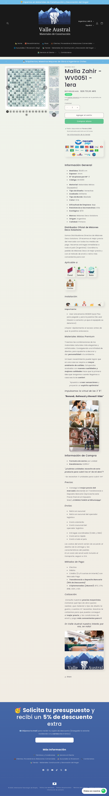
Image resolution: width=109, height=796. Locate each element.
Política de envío (95, 787)
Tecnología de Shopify (30, 788)
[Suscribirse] (71, 740)
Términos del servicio (80, 787)
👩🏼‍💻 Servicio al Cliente (65, 755)
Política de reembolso (47, 787)
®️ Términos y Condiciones (44, 755)
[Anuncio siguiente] (103, 2)
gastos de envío (73, 97)
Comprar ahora (84, 121)
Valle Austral (18, 788)
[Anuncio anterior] (6, 2)
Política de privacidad (63, 787)
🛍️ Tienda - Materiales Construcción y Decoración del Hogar (54, 763)
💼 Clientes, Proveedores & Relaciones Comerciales (34, 759)
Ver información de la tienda (78, 135)
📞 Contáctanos (87, 759)
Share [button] (69, 677)
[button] (7, 23)
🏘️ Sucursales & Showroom (68, 759)
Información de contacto (55, 790)
